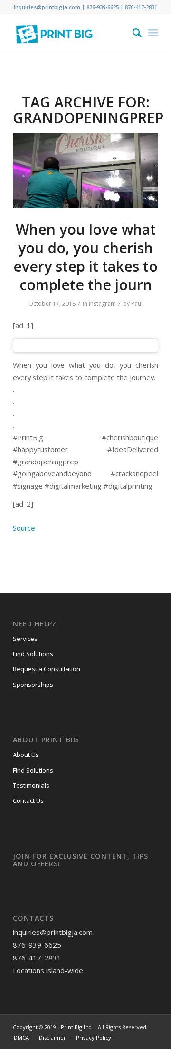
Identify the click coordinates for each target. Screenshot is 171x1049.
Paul (136, 304)
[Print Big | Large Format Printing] (71, 33)
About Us (26, 754)
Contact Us (28, 800)
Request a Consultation (46, 669)
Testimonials (31, 785)
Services (25, 638)
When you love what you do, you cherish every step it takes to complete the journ (85, 257)
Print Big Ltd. (77, 1027)
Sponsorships (33, 684)
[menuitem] (132, 33)
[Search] (132, 33)
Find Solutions (33, 653)
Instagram (102, 304)
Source (24, 528)
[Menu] (153, 32)
